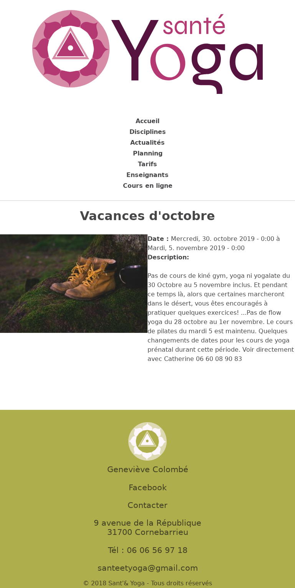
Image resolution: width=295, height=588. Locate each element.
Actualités (147, 142)
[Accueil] (147, 53)
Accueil (147, 121)
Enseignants (147, 175)
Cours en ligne (147, 185)
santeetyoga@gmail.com (148, 568)
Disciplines (147, 131)
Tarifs (147, 164)
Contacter (147, 505)
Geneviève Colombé (147, 469)
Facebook (148, 487)
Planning (147, 153)
